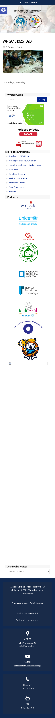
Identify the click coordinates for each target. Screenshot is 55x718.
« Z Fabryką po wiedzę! (14, 82)
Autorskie (23, 602)
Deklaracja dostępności (27, 620)
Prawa (14, 602)
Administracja (37, 602)
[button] (3, 10)
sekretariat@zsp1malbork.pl (27, 665)
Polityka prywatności (27, 613)
